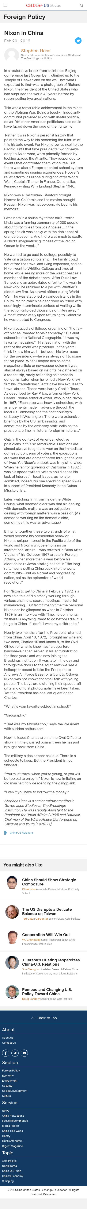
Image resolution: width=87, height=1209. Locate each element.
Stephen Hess (35, 50)
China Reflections (13, 1115)
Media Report (10, 1125)
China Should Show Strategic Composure (49, 881)
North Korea (9, 1165)
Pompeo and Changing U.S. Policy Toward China (47, 991)
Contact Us (9, 1042)
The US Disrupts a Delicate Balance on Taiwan (47, 911)
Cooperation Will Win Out (46, 934)
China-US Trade (11, 1171)
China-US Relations (22, 832)
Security (7, 1085)
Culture (6, 1095)
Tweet (78, 40)
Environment (9, 1080)
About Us (8, 1037)
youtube (24, 1053)
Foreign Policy (11, 1070)
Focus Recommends (15, 1120)
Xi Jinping (8, 1181)
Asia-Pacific (9, 1160)
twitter (15, 1053)
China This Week (12, 1130)
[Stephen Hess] (11, 55)
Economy (8, 1075)
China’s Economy (12, 1176)
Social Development (14, 1090)
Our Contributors (12, 1141)
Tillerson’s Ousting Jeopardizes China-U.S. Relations (51, 962)
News (5, 1110)
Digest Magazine (12, 1146)
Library (6, 1135)
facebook (5, 1053)
